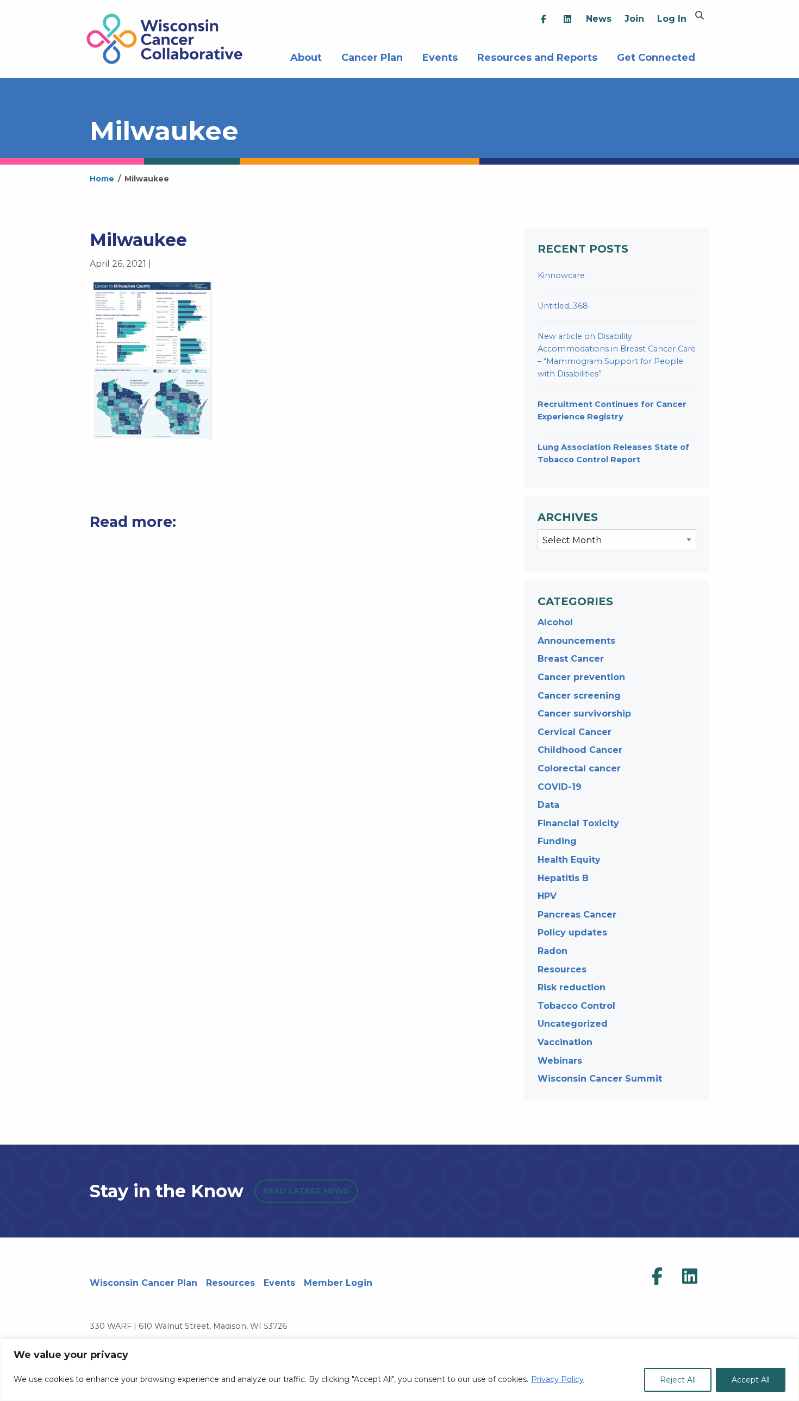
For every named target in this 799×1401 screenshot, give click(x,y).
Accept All (751, 1380)
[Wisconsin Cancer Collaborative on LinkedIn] (690, 1277)
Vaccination (565, 1042)
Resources (562, 969)
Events (440, 56)
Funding (557, 841)
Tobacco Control (576, 1006)
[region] (399, 1370)
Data (548, 805)
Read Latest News (306, 1191)
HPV (547, 896)
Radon (552, 951)
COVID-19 (560, 787)
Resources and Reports (537, 56)
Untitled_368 (563, 306)
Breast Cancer (571, 659)
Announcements (576, 641)
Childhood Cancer (580, 750)
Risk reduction (572, 987)
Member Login (338, 1283)
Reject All (678, 1380)
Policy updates (572, 932)
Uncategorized (573, 1024)
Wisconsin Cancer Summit (600, 1078)
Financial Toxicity (578, 823)
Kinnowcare (561, 275)
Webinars (560, 1061)
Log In (671, 19)
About (306, 56)
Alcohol (555, 622)
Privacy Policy (557, 1379)
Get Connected (656, 56)
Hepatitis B (563, 878)
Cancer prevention (581, 677)
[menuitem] (543, 19)
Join (634, 19)
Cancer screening (579, 695)
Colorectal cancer (579, 768)
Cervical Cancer (574, 732)
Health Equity (569, 860)
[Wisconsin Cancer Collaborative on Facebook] (657, 1277)
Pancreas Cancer (577, 914)
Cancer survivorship (584, 713)
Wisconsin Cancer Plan (143, 1283)
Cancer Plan (372, 56)
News (598, 19)
